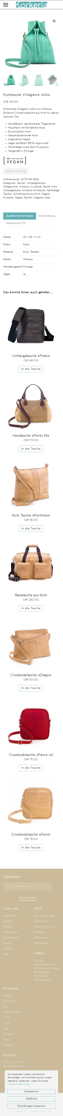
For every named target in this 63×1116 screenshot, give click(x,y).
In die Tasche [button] (31, 369)
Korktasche (39, 190)
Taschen (21, 183)
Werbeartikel (41, 943)
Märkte (7, 948)
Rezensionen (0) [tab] (15, 223)
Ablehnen (31, 1099)
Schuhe (7, 1034)
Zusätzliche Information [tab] (19, 216)
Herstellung (40, 921)
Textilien (34, 252)
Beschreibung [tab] (47, 216)
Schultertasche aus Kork (26, 194)
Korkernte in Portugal (46, 968)
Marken (7, 926)
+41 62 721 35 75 (12, 1062)
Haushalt (8, 1045)
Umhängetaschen (36, 183)
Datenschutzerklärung (18, 1084)
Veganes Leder (42, 198)
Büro (6, 1039)
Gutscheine (40, 937)
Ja (24, 274)
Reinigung (39, 932)
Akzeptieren (31, 1091)
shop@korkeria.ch (14, 1066)
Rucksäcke (9, 1001)
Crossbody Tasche (40, 187)
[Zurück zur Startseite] (31, 4)
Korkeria (27, 190)
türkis (26, 244)
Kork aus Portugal (44, 915)
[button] (5, 4)
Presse (7, 943)
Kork (26, 252)
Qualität (8, 921)
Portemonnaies (12, 1012)
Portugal (28, 267)
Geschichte (9, 915)
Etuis (6, 1006)
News (6, 954)
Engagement (10, 932)
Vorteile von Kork (44, 926)
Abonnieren (27, 898)
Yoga (6, 1028)
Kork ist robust (42, 980)
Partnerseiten (11, 937)
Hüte (6, 1023)
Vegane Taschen (23, 198)
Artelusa (24, 187)
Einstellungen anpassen (32, 1106)
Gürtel (6, 1017)
